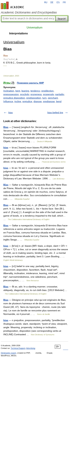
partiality (59, 94)
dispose (37, 101)
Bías (5, 184)
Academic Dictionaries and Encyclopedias (29, 12)
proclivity (24, 94)
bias (10, 112)
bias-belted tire (55, 112)
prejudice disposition (14, 97)
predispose (49, 101)
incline (17, 101)
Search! (62, 18)
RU (45, 2)
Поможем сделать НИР (30, 82)
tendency (35, 90)
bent (17, 90)
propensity (48, 94)
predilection (47, 90)
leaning (25, 90)
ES (58, 2)
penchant (53, 97)
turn (44, 97)
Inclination (8, 90)
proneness (36, 94)
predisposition (33, 97)
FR (64, 2)
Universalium (34, 27)
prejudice (27, 101)
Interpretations (18, 33)
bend (58, 101)
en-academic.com (13, 5)
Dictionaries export (8, 353)
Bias (5, 127)
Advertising (30, 348)
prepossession (11, 94)
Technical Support (18, 348)
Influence (8, 101)
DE (51, 2)
